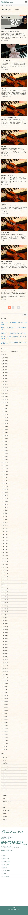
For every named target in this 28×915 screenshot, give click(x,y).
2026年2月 (5, 369)
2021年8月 (5, 525)
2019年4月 (5, 603)
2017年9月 (5, 659)
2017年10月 (6, 656)
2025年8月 (5, 384)
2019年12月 (6, 579)
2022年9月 (5, 486)
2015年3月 (5, 737)
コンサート (5, 769)
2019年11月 (6, 582)
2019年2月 (5, 609)
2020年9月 (5, 552)
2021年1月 (5, 543)
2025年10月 (6, 378)
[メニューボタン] (26, 2)
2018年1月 (5, 647)
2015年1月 (5, 743)
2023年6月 (5, 459)
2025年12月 (6, 375)
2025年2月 (5, 402)
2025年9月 (5, 381)
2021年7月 (5, 528)
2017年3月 (5, 677)
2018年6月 (5, 633)
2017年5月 (5, 671)
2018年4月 (5, 638)
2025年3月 (5, 399)
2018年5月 (5, 636)
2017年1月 (5, 683)
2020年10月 (6, 549)
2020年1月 (5, 576)
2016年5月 (5, 707)
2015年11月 (6, 713)
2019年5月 (5, 600)
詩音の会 (5, 816)
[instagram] (13, 907)
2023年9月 (5, 450)
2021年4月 (5, 537)
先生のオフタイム (7, 799)
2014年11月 (6, 749)
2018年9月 (5, 624)
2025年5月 (5, 393)
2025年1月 (5, 405)
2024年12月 (6, 408)
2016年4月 (5, 710)
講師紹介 (5, 867)
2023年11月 (6, 444)
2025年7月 (5, 387)
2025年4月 (5, 396)
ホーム (4, 855)
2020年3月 (5, 570)
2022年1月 (5, 510)
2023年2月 (5, 471)
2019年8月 (5, 591)
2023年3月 (5, 468)
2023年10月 (6, 447)
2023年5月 (5, 462)
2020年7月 (5, 558)
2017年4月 (5, 674)
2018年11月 (6, 618)
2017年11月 (6, 653)
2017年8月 (5, 662)
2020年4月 (5, 567)
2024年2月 (5, 435)
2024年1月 (5, 438)
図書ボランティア (7, 802)
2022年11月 (6, 480)
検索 (25, 314)
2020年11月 (6, 546)
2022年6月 (5, 495)
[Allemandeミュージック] (7, 2)
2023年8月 (5, 453)
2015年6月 (5, 728)
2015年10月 (6, 716)
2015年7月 (5, 725)
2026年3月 (5, 366)
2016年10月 (6, 692)
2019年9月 (5, 588)
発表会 (4, 813)
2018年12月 (6, 615)
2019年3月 (5, 606)
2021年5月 (5, 534)
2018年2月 (5, 644)
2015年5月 (5, 731)
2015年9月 (5, 719)
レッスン (5, 793)
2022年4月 (5, 501)
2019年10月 (6, 585)
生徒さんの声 (6, 810)
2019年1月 (5, 612)
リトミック (5, 790)
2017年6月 (5, 668)
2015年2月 (5, 740)
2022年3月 (5, 504)
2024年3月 (5, 432)
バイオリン (5, 784)
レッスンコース (6, 861)
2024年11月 (6, 411)
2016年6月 (5, 704)
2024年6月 (5, 423)
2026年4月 (5, 363)
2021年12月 (6, 513)
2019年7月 (5, 594)
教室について (6, 858)
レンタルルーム (6, 870)
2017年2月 (5, 680)
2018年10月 (6, 621)
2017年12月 (6, 650)
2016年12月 (6, 686)
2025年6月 (5, 390)
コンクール (5, 766)
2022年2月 (5, 507)
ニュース (5, 781)
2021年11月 (6, 516)
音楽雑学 (5, 820)
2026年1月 (5, 373)
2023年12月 (6, 441)
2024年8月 (5, 417)
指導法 (4, 808)
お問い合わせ (6, 876)
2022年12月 (6, 477)
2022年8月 (5, 489)
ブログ (4, 873)
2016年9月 (5, 695)
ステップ (5, 775)
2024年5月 (5, 426)
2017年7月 (5, 665)
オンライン (5, 760)
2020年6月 (5, 561)
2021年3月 (5, 540)
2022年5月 (5, 498)
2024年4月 (5, 429)
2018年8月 (5, 627)
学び (4, 805)
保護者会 (5, 796)
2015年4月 (5, 734)
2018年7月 (5, 630)
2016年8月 (5, 698)
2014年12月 (6, 746)
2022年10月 (6, 483)
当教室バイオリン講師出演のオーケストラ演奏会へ (13, 333)
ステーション (6, 772)
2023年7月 (5, 456)
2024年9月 (5, 414)
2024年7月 (5, 420)
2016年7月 (5, 701)
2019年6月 (5, 597)
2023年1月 (5, 474)
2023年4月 (5, 465)
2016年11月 (6, 689)
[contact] (15, 907)
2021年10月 (6, 519)
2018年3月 (5, 641)
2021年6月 (5, 531)
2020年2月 (5, 573)
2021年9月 (5, 522)
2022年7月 (5, 492)
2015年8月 (5, 722)
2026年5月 (5, 361)
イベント (5, 757)
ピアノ (4, 787)
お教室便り (5, 763)
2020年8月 (5, 555)
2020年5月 (5, 564)
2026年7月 (5, 358)
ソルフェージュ (6, 778)
